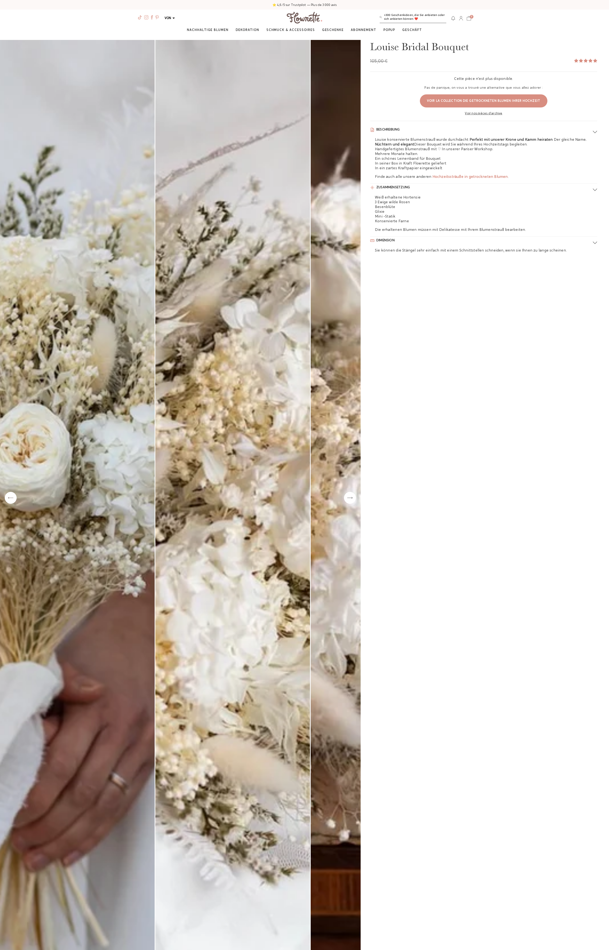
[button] (413, 18)
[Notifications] (453, 18)
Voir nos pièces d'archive (483, 113)
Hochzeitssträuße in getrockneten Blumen (470, 177)
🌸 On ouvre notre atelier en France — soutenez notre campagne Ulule (304, 5)
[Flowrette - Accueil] (304, 18)
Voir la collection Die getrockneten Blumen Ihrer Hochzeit (483, 100)
